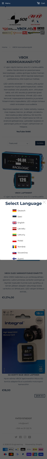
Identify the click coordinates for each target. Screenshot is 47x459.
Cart (43, 3)
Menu (7, 3)
